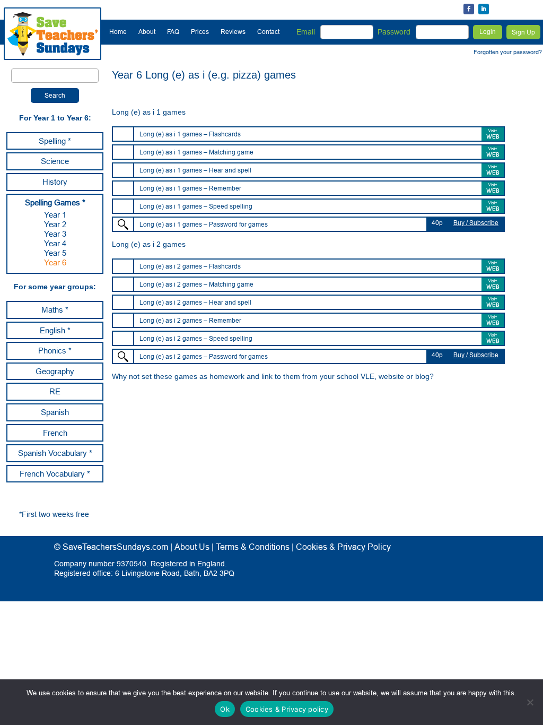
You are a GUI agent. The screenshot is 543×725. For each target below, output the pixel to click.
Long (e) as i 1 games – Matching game (196, 152)
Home (118, 32)
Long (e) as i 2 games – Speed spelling (195, 338)
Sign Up (523, 32)
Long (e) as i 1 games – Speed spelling (195, 206)
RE (54, 391)
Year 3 (55, 233)
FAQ (173, 32)
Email (305, 32)
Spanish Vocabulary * (55, 453)
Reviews (233, 32)
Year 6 (55, 262)
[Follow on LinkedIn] (483, 9)
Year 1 (55, 214)
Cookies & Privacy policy (287, 709)
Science (55, 161)
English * (55, 330)
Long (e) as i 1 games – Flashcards (190, 134)
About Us (191, 546)
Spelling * (55, 140)
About (146, 32)
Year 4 (55, 243)
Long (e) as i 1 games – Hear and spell (195, 170)
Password (394, 32)
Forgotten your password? (508, 52)
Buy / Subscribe (475, 223)
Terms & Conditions (253, 546)
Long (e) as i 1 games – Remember (190, 188)
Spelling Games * (55, 202)
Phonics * (55, 350)
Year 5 (55, 252)
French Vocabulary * (55, 473)
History (54, 181)
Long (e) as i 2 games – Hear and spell (195, 302)
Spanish (55, 412)
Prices (200, 32)
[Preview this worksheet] (123, 224)
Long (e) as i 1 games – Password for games (203, 224)
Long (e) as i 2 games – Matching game (196, 284)
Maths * (54, 309)
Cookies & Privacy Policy (343, 546)
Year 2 (55, 224)
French (55, 432)
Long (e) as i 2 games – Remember (190, 320)
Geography (55, 371)
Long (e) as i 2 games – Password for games (203, 356)
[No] (529, 702)
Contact (268, 32)
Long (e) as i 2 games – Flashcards (190, 266)
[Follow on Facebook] (468, 9)
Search (55, 95)
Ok (225, 709)
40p (437, 223)
